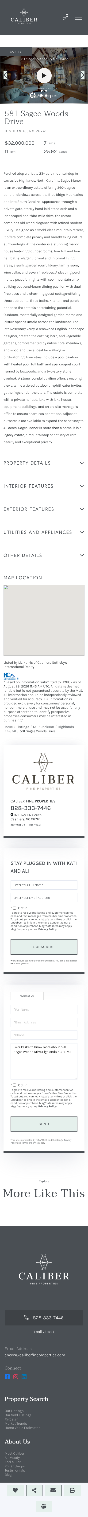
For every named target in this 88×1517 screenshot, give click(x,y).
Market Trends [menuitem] (16, 1423)
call (39, 1331)
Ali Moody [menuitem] (12, 1458)
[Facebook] (7, 1377)
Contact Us (18, 825)
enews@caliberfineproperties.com (35, 1355)
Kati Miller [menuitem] (13, 1462)
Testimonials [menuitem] (15, 1470)
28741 (11, 731)
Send (44, 1124)
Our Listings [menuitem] (14, 1411)
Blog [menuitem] (8, 1474)
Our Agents (34, 825)
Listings (23, 727)
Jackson (47, 727)
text (48, 1331)
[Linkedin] (24, 1377)
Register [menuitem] (11, 1419)
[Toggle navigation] (78, 17)
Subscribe (44, 947)
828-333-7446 (31, 808)
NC (35, 727)
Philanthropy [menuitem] (15, 1466)
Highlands (66, 727)
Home (8, 727)
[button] (7, 75)
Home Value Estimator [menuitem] (22, 1428)
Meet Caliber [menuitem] (14, 1453)
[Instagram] (15, 1377)
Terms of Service (30, 1142)
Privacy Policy (47, 929)
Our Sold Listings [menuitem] (18, 1415)
